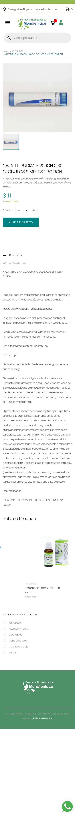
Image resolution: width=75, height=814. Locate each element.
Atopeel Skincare (18, 628)
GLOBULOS (17, 51)
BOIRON (23, 241)
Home (6, 51)
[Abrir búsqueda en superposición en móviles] (37, 38)
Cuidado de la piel (19, 646)
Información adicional (14, 263)
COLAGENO (15, 634)
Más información (12, 491)
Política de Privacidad (43, 718)
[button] (8, 22)
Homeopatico (38, 234)
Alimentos (15, 622)
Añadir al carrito (21, 222)
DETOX (13, 652)
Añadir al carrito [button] (37, 588)
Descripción (15, 255)
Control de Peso (18, 640)
